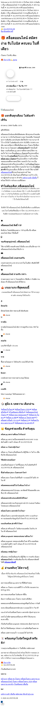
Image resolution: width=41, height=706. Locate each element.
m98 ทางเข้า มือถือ (30, 178)
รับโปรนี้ (14, 98)
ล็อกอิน (3, 31)
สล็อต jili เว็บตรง (14, 679)
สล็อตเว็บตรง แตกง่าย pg (30, 679)
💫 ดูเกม (13, 60)
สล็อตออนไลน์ (6, 172)
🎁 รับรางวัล (5, 60)
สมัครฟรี (9, 31)
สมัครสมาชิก (21, 694)
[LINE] (2, 702)
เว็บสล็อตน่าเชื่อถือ (21, 684)
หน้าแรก (4, 679)
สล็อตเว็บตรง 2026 (25, 681)
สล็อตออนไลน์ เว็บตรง (9, 681)
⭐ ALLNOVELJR (8, 29)
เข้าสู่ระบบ (30, 694)
